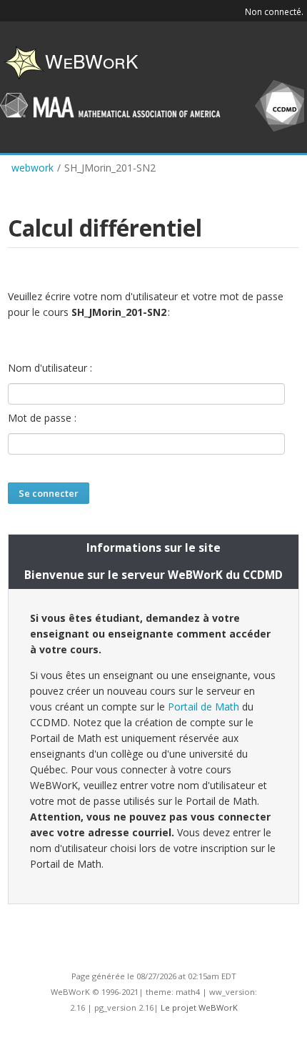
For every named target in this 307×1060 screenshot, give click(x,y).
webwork (32, 167)
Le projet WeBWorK (199, 1007)
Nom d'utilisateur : (50, 368)
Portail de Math (203, 706)
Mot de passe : (42, 418)
